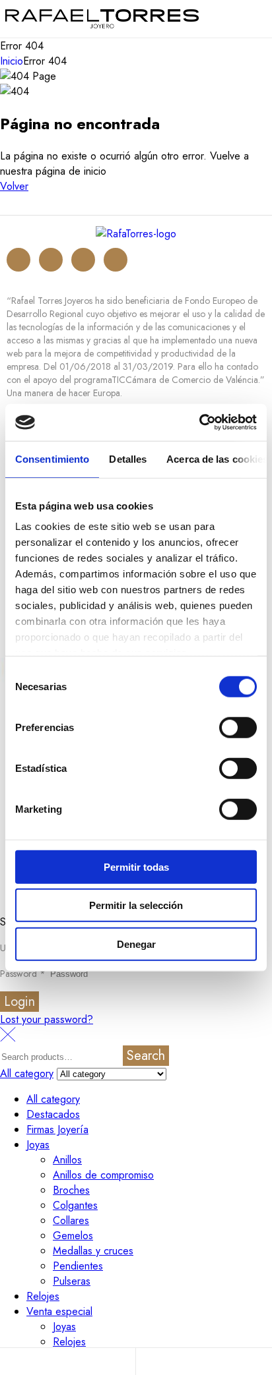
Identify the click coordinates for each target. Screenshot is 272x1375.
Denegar (136, 943)
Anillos (67, 1159)
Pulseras (71, 1281)
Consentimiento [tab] (52, 458)
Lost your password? (46, 1019)
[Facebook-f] (83, 260)
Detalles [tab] (128, 458)
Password (23, 973)
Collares (71, 1220)
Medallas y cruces (93, 1250)
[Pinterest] (115, 260)
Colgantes (75, 1205)
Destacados (53, 1114)
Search (146, 1055)
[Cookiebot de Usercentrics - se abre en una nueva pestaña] (199, 422)
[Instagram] (18, 260)
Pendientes (78, 1265)
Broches (71, 1190)
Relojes (42, 1296)
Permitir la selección (136, 905)
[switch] (238, 727)
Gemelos (73, 1235)
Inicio (11, 61)
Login (19, 1001)
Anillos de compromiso (103, 1175)
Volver (14, 186)
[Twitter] (51, 260)
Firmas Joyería (57, 1129)
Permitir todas (136, 866)
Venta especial (59, 1311)
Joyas (38, 1144)
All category (53, 1099)
